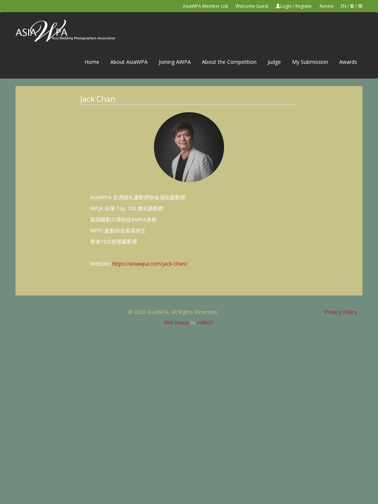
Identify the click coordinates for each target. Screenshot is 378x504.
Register (303, 6)
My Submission (310, 61)
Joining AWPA (175, 61)
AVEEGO (205, 323)
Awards (348, 61)
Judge (274, 61)
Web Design (176, 323)
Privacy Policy (340, 311)
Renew (326, 6)
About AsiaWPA (129, 61)
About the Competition (229, 61)
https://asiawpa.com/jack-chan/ (149, 263)
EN (343, 6)
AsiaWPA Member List (205, 6)
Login (286, 6)
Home (92, 61)
